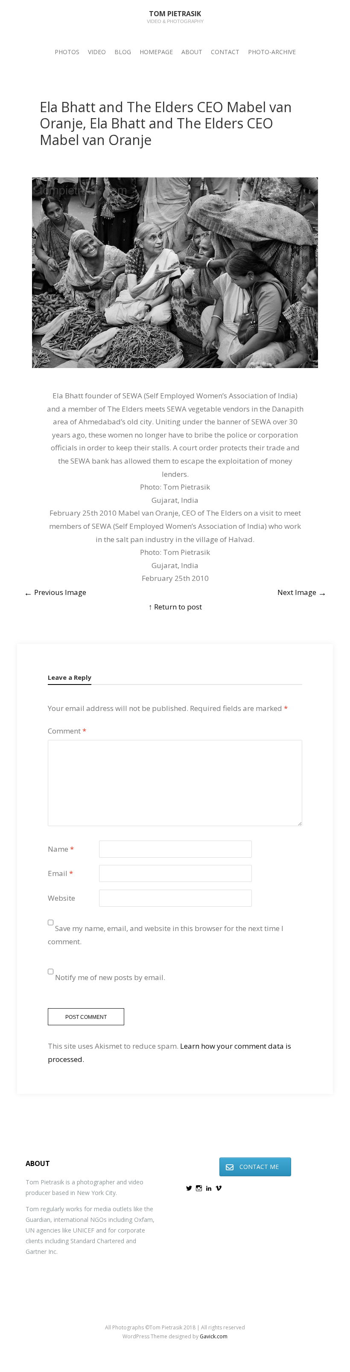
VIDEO (97, 52)
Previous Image (55, 592)
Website (61, 898)
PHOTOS (67, 52)
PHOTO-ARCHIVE (272, 52)
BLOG (122, 52)
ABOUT (191, 52)
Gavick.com (214, 1336)
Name (61, 849)
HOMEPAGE (156, 52)
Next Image (302, 592)
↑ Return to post (175, 607)
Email (60, 873)
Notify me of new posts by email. (110, 977)
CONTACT (225, 52)
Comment (67, 731)
